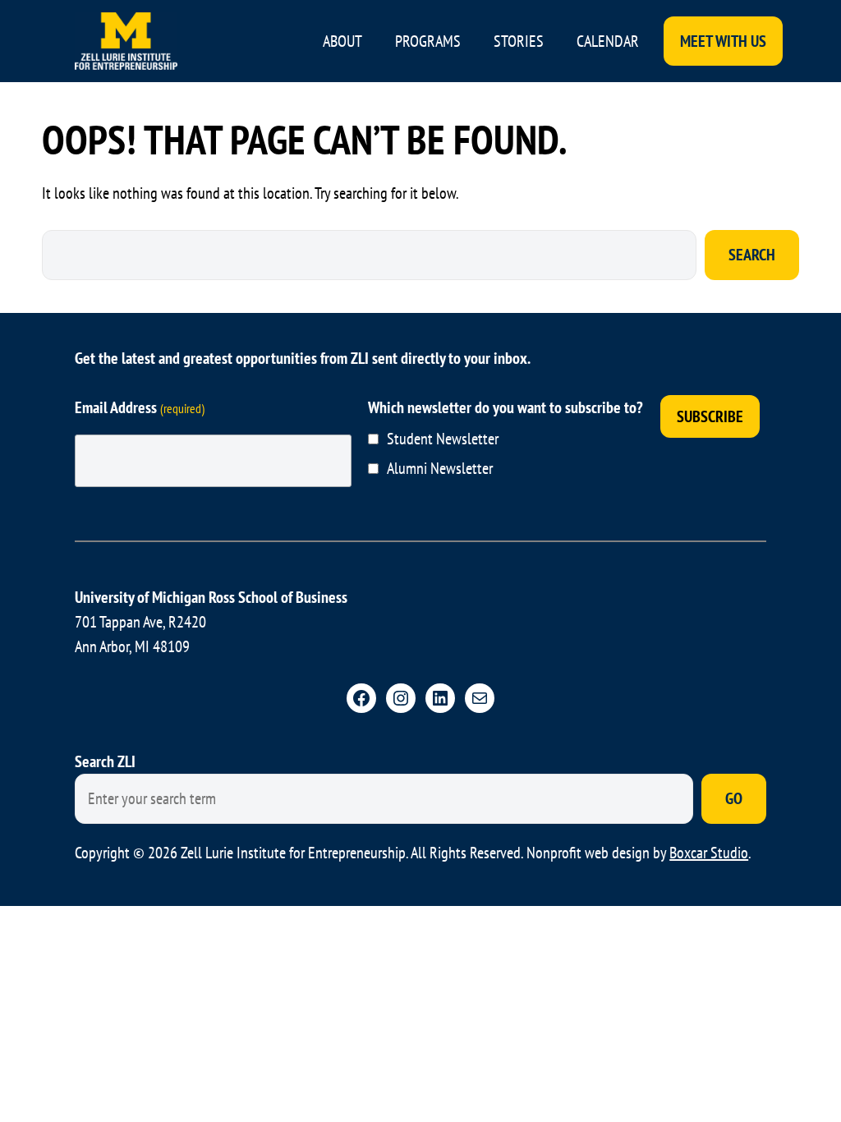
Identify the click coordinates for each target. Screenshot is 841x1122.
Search (751, 254)
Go (733, 798)
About (342, 41)
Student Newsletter (443, 438)
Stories (519, 41)
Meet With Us (723, 41)
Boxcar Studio (708, 852)
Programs (428, 41)
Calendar (608, 41)
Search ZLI (105, 761)
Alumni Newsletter (440, 468)
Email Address (140, 407)
